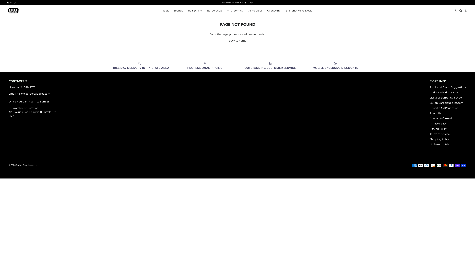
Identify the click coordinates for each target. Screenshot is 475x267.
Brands (178, 10)
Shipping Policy (439, 139)
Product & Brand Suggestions (448, 87)
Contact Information (442, 118)
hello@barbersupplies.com (33, 93)
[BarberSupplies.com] (13, 11)
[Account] (455, 10)
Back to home (237, 40)
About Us (435, 113)
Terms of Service (440, 134)
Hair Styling (195, 10)
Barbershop (214, 10)
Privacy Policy (438, 123)
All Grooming (235, 10)
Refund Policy (438, 128)
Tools (166, 10)
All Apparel (255, 10)
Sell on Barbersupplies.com (446, 102)
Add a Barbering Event (444, 92)
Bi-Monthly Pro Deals (299, 10)
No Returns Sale (439, 144)
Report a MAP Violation (444, 108)
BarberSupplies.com (26, 165)
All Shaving (274, 10)
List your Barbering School (446, 97)
